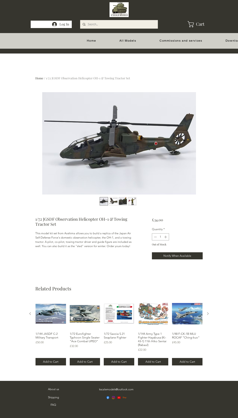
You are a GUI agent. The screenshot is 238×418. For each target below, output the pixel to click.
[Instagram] (113, 397)
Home (39, 78)
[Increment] (165, 237)
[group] (119, 332)
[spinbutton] (160, 237)
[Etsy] (124, 397)
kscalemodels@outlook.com (116, 389)
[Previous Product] (30, 313)
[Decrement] (154, 237)
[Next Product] (208, 313)
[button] (192, 24)
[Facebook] (108, 397)
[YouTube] (119, 397)
